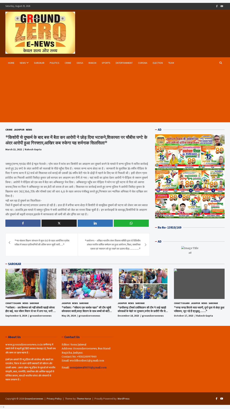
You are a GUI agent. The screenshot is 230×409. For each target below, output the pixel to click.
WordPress (124, 398)
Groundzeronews (34, 398)
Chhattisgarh (13, 303)
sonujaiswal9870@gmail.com (88, 367)
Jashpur (19, 129)
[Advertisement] (111, 95)
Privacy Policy (54, 398)
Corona (142, 62)
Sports (106, 62)
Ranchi (92, 62)
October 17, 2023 (183, 315)
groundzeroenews (41, 315)
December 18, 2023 (128, 315)
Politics (54, 62)
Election (158, 62)
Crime (68, 62)
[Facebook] (217, 6)
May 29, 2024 (69, 315)
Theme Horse (84, 398)
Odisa (80, 62)
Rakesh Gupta (33, 149)
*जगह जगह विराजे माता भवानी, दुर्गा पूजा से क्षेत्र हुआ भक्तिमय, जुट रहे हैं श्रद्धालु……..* (199, 309)
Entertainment (124, 62)
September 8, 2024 (16, 315)
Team (171, 62)
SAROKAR (14, 264)
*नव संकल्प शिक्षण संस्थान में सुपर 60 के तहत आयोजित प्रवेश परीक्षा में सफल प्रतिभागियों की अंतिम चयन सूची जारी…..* (42, 242)
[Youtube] (222, 6)
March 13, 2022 (13, 149)
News (23, 62)
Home (11, 62)
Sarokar (39, 62)
